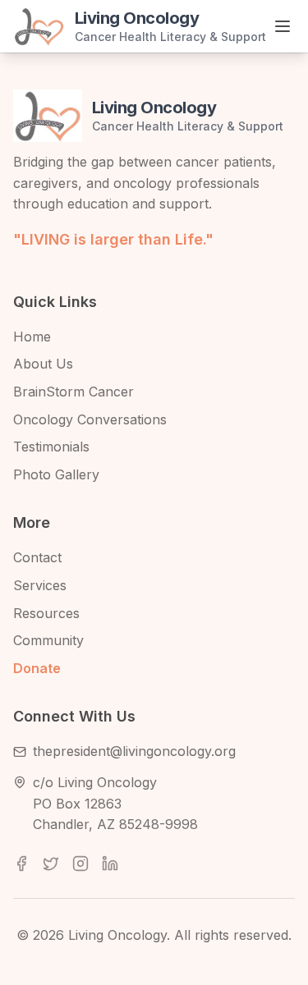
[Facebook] (21, 863)
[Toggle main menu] (282, 26)
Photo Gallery (56, 474)
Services (40, 585)
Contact (37, 557)
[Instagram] (80, 863)
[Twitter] (51, 863)
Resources (46, 613)
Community (48, 640)
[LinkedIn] (110, 863)
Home (32, 336)
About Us (43, 363)
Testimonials (51, 446)
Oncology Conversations (90, 419)
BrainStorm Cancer (73, 391)
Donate (37, 668)
